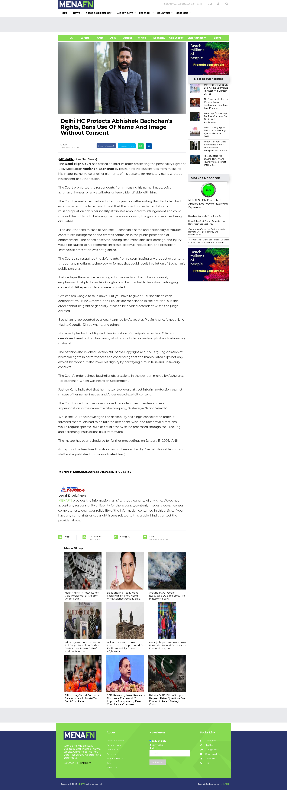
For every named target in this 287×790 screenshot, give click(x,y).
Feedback (112, 767)
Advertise (111, 754)
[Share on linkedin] (149, 146)
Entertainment (192, 37)
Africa (126, 37)
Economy (159, 37)
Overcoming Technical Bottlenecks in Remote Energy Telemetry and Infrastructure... (206, 232)
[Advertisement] (144, 24)
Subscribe (157, 762)
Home (64, 13)
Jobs (109, 763)
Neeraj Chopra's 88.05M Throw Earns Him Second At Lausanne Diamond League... (168, 645)
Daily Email (211, 754)
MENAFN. (82, 784)
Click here (84, 762)
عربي (210, 3)
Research (145, 13)
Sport (215, 37)
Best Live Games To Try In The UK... (204, 216)
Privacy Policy (114, 745)
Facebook (210, 740)
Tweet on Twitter (126, 146)
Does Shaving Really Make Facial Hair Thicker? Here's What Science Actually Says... (124, 595)
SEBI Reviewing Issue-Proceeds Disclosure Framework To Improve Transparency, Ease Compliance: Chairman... (126, 700)
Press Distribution (98, 13)
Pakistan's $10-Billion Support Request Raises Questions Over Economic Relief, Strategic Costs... (168, 700)
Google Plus (212, 749)
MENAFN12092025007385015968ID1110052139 (94, 472)
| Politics (140, 37)
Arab (100, 37)
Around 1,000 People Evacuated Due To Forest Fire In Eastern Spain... (167, 595)
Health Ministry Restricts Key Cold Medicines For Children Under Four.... (82, 595)
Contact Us (112, 749)
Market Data (124, 13)
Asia (113, 37)
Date (63, 144)
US (67, 37)
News (76, 13)
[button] (218, 3)
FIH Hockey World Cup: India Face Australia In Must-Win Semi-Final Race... (82, 698)
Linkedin (210, 758)
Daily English (158, 741)
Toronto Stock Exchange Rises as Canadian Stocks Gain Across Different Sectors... (209, 241)
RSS (207, 763)
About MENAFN (115, 758)
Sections (182, 13)
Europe (85, 37)
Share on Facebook (106, 146)
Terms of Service (115, 740)
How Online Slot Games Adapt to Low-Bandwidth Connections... (207, 222)
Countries (164, 13)
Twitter (209, 745)
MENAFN (66, 159)
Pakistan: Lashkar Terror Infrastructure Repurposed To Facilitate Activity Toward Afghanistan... (125, 647)
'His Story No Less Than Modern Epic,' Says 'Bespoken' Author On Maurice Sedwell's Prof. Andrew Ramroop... (83, 647)
